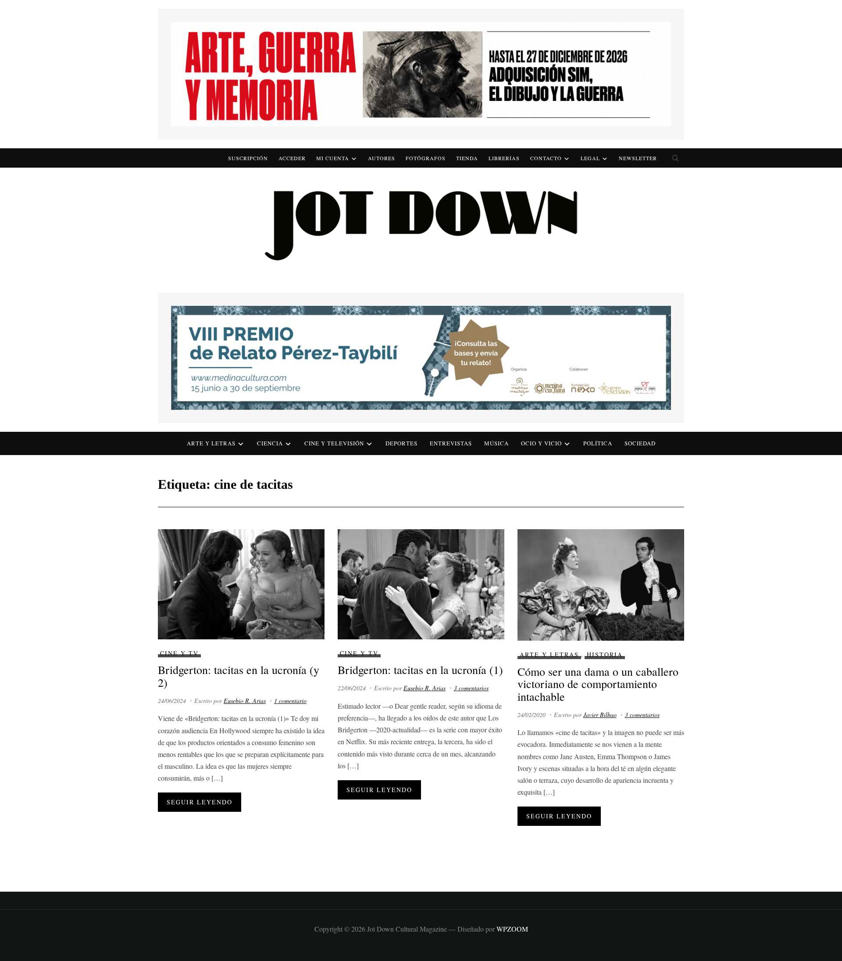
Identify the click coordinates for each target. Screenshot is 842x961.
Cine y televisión (334, 443)
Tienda (467, 157)
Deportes (401, 443)
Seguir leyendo (199, 802)
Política (597, 443)
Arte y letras (211, 443)
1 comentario (290, 700)
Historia (605, 654)
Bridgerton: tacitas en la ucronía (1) (420, 669)
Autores (381, 157)
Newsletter (638, 157)
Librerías (504, 157)
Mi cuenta (332, 157)
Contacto (546, 157)
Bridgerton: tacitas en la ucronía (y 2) (238, 676)
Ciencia (270, 443)
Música (496, 443)
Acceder (292, 157)
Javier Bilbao (600, 714)
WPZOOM (512, 928)
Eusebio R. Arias (245, 700)
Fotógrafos (426, 157)
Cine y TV (179, 653)
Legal (590, 157)
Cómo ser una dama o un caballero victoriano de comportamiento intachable (597, 684)
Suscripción (248, 157)
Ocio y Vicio (541, 443)
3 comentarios (471, 688)
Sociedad (640, 443)
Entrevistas (451, 443)
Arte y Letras (549, 654)
